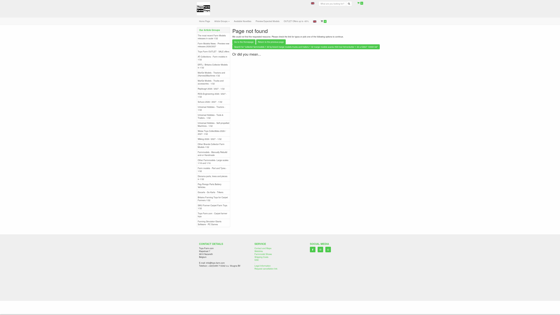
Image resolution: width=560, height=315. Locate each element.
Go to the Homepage (244, 41)
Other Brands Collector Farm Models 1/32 (211, 145)
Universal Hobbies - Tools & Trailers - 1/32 (210, 116)
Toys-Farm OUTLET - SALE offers (213, 51)
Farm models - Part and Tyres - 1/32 (212, 170)
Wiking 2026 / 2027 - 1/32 (210, 139)
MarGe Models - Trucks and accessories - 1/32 (211, 82)
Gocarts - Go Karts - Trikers (210, 192)
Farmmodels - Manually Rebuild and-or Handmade (212, 153)
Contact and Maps (262, 248)
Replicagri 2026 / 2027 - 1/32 (211, 88)
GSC (256, 259)
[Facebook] (312, 249)
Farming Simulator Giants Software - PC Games (209, 223)
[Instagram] (320, 249)
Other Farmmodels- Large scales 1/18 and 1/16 (213, 161)
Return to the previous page (271, 41)
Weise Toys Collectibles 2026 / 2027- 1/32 (212, 132)
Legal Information (262, 265)
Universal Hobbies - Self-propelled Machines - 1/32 (213, 124)
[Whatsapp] (328, 249)
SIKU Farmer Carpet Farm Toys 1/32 (212, 207)
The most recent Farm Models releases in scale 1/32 (212, 37)
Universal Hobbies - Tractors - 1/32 (211, 108)
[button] (312, 3)
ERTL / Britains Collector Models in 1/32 (213, 66)
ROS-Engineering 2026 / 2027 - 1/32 (212, 95)
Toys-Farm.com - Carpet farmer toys (212, 215)
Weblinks (258, 251)
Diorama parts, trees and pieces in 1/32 (212, 178)
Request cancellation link (265, 268)
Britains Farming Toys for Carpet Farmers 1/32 (213, 199)
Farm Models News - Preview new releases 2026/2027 (213, 45)
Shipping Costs (261, 257)
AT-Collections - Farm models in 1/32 (212, 58)
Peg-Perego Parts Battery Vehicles (209, 186)
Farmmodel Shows (263, 254)
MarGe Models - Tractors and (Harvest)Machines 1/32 (211, 74)
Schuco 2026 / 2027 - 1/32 (210, 101)
